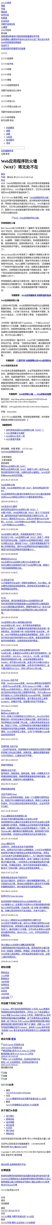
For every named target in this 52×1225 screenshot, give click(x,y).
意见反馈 (10, 1125)
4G (5, 598)
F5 (10, 896)
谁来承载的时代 (14, 877)
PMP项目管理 (7, 42)
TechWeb (5, 1179)
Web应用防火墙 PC (9, 622)
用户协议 (10, 1130)
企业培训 (5, 21)
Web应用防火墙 (8, 485)
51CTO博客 (11, 1099)
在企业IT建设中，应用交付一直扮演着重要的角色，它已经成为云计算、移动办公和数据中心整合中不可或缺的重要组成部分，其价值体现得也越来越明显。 (25, 884)
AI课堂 (4, 27)
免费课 (4, 18)
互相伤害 (9, 746)
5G (7, 580)
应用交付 (5, 896)
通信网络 (11, 789)
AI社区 (9, 137)
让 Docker (9, 680)
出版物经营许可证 (18, 1164)
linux (9, 710)
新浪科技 (5, 1176)
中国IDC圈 (29, 1182)
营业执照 (5, 1164)
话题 (8, 134)
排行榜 (16, 36)
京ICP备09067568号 (18, 1147)
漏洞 (15, 506)
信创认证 (23, 39)
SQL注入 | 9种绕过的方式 (21, 920)
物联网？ (9, 770)
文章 (3, 48)
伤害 (3, 765)
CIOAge (15, 1093)
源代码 (29, 622)
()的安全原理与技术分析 (20, 650)
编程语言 (11, 816)
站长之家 (19, 1179)
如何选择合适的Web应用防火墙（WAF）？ (25, 430)
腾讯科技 (13, 1176)
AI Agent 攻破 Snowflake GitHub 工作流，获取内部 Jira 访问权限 (26, 1015)
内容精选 (10, 128)
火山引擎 (13, 1185)
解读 (10, 713)
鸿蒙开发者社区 (8, 24)
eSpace (4, 844)
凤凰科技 (29, 1176)
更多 (13, 1039)
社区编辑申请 (7, 151)
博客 (3, 6)
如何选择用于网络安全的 (21, 901)
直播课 (28, 36)
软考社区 (5, 15)
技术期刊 (10, 140)
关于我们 (10, 1116)
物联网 (4, 789)
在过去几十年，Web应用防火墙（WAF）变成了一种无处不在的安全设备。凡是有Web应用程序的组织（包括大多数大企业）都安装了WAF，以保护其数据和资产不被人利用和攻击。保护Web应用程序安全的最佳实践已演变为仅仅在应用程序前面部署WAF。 (25, 543)
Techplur (27, 1093)
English (9, 1128)
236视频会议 (18, 1182)
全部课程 (5, 39)
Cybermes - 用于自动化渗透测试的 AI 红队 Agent (22, 1009)
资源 (7, 48)
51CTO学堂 (11, 1105)
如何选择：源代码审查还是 (22, 601)
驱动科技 (37, 1176)
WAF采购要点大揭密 (15, 433)
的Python (9, 794)
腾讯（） (14, 466)
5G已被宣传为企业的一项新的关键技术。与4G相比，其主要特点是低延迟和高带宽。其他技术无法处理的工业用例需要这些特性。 (25, 586)
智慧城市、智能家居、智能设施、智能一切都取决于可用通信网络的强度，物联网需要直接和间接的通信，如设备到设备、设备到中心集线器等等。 (25, 776)
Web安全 (5, 506)
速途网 (26, 1179)
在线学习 (5, 45)
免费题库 (17, 42)
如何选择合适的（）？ (20, 509)
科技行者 (45, 1176)
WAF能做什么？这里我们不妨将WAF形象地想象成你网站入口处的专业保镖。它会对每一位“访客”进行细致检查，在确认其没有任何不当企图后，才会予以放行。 (25, 907)
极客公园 (9, 1182)
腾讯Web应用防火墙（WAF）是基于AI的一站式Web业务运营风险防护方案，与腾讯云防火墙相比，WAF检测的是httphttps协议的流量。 (25, 472)
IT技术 (46, 39)
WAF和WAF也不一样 (15, 436)
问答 (11, 48)
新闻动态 (10, 1119)
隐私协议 (10, 1134)
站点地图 (10, 1122)
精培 (18, 1105)
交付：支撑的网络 (17, 847)
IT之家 (46, 1179)
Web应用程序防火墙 (39, 197)
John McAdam (17, 896)
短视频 (22, 36)
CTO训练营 (33, 1105)
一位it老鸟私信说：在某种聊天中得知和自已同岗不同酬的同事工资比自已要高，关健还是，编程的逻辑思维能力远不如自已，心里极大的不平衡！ (25, 752)
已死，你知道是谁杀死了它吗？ (22, 534)
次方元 (6, 1185)
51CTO (9, 1093)
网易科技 (21, 1176)
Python (4, 816)
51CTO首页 (6, 3)
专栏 (19, 48)
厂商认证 (39, 39)
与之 (20, 562)
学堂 (3, 9)
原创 (3, 174)
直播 (23, 48)
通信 (9, 844)
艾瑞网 (12, 1179)
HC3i (21, 1093)
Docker (4, 710)
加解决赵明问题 (18, 945)
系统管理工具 (21, 816)
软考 (17, 39)
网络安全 (5, 559)
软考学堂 (35, 36)
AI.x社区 (42, 1099)
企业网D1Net (39, 1182)
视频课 (4, 36)
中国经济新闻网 (36, 1179)
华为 (13, 844)
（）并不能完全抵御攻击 (21, 625)
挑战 (11, 765)
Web (11, 559)
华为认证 (31, 39)
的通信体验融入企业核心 (19, 819)
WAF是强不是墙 (13, 439)
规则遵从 (22, 622)
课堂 (15, 48)
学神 (7, 765)
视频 (8, 131)
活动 (8, 143)
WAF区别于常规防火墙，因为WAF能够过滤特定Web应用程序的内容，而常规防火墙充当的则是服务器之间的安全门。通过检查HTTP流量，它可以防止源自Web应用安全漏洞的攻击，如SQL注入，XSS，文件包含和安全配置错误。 (25, 929)
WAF (3, 452)
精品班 (4, 12)
